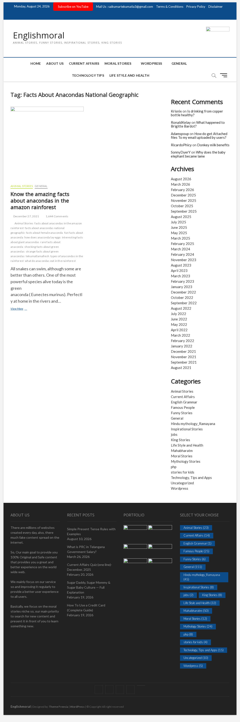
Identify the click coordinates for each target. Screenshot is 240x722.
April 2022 (179, 330)
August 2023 (181, 265)
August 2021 (181, 367)
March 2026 (180, 184)
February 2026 (182, 190)
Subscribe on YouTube (73, 6)
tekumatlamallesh (37, 256)
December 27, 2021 (26, 216)
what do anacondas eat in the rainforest (50, 261)
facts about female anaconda (44, 232)
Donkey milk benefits (213, 145)
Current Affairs (84, 63)
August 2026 (181, 179)
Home (35, 63)
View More (23, 309)
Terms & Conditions (169, 6)
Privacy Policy (195, 6)
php (173, 467)
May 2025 (179, 233)
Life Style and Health (129, 75)
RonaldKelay (181, 122)
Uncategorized (182, 483)
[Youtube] (141, 685)
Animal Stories (22, 186)
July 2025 (178, 222)
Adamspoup (180, 134)
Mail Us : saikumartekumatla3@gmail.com (124, 6)
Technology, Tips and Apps (191, 477)
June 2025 (179, 227)
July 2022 (178, 314)
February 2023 (182, 281)
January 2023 (181, 287)
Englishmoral (38, 35)
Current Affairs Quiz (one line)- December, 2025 (89, 567)
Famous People (183, 407)
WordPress (151, 63)
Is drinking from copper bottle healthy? (197, 113)
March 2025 (180, 238)
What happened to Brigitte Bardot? (198, 124)
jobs (174, 434)
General (179, 63)
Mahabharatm (182, 450)
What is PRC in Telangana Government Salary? (86, 549)
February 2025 (182, 243)
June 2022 (179, 319)
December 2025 (183, 195)
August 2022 (181, 308)
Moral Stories (118, 63)
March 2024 (180, 249)
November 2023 (183, 260)
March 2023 (180, 276)
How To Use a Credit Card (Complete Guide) (86, 607)
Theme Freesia (58, 706)
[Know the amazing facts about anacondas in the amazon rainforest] (47, 143)
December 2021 (183, 351)
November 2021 (183, 357)
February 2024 (182, 254)
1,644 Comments (56, 216)
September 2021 (184, 362)
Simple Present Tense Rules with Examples (91, 531)
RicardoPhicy (181, 145)
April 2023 (179, 270)
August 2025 (181, 216)
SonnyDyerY (181, 152)
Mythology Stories (185, 461)
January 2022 (181, 346)
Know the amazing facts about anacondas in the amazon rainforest (40, 200)
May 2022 (179, 324)
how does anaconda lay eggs (42, 237)
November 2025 (183, 200)
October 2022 (182, 297)
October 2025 (182, 206)
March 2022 (180, 335)
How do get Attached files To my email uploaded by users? (199, 136)
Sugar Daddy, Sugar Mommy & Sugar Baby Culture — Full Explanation (88, 587)
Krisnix (176, 111)
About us (55, 63)
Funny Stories (181, 413)
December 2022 (183, 292)
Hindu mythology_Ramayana (193, 423)
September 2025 (184, 211)
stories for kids (182, 472)
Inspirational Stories (187, 429)
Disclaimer (215, 6)
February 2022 (182, 340)
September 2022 (184, 303)
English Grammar (184, 402)
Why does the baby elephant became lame (198, 154)
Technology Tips (88, 75)
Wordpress (179, 488)
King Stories (180, 440)
